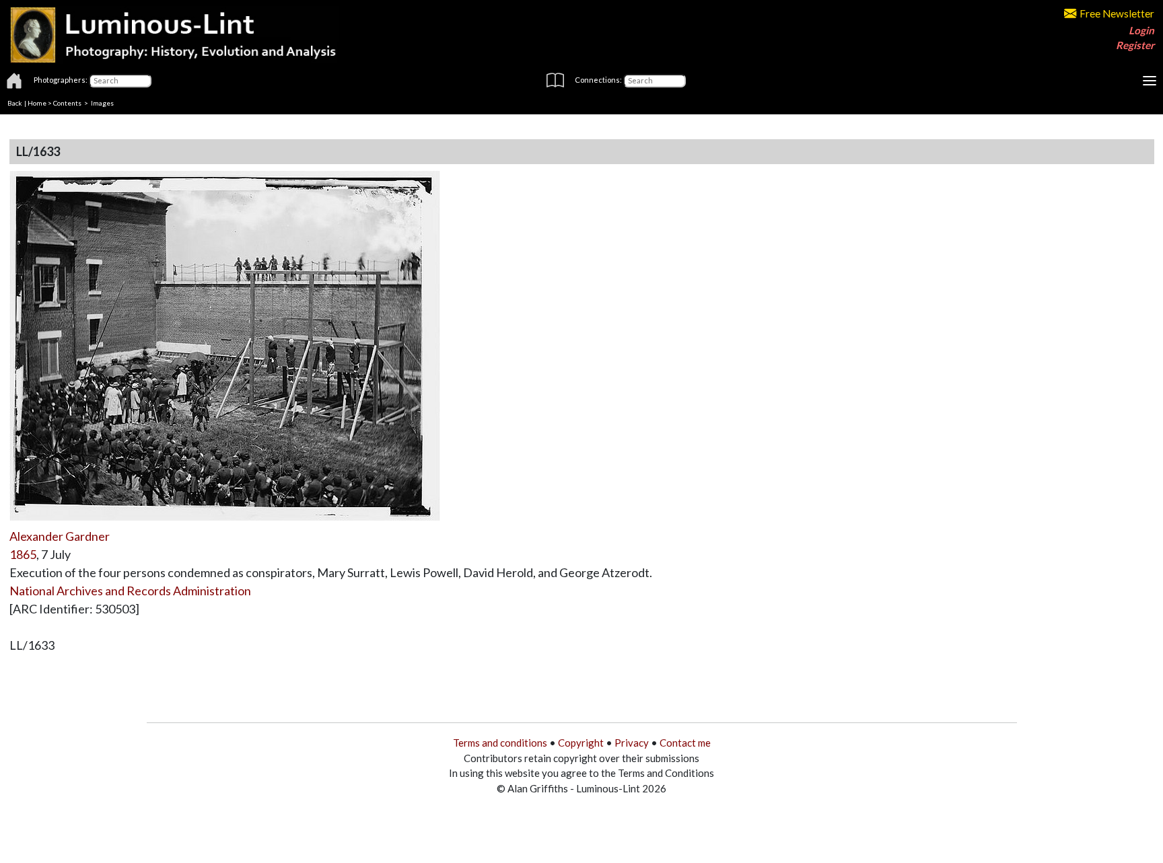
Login (1141, 30)
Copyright (581, 743)
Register (1135, 45)
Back (14, 103)
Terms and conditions (500, 743)
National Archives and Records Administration (130, 590)
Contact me (685, 743)
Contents (67, 103)
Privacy (631, 743)
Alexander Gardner (59, 536)
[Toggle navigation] (1149, 81)
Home (37, 103)
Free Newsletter (1117, 13)
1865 (22, 554)
